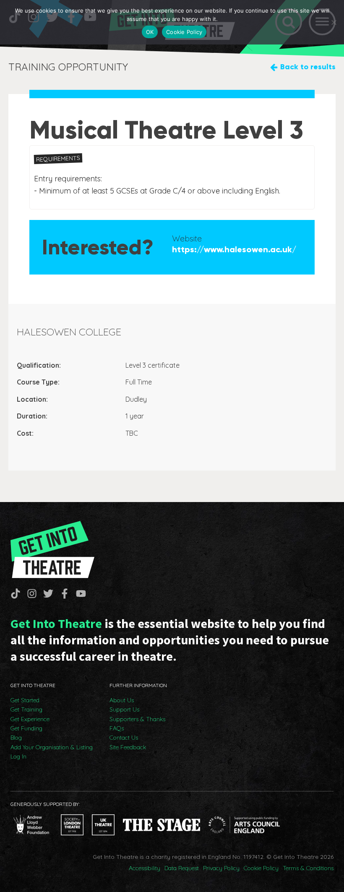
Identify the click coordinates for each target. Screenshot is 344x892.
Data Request (181, 868)
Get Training (26, 709)
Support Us (124, 709)
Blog (16, 737)
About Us (121, 700)
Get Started (24, 700)
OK (150, 32)
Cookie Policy (261, 868)
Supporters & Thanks (137, 719)
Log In (18, 756)
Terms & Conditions (308, 868)
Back (308, 66)
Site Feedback (127, 747)
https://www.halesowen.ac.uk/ (234, 249)
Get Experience (30, 719)
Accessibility (144, 868)
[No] (333, 22)
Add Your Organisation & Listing (51, 747)
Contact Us (123, 737)
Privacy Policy (221, 868)
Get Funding (26, 728)
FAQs (116, 728)
